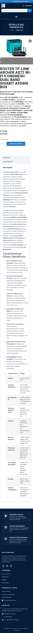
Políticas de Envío (6, 597)
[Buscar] (29, 10)
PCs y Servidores (6, 574)
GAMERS (4, 580)
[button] (16, 16)
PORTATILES (5, 577)
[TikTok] (11, 565)
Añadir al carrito (16, 144)
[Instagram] (7, 565)
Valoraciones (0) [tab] (8, 161)
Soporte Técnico (6, 591)
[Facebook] (3, 565)
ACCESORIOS (5, 583)
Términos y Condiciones (8, 594)
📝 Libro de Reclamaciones (9, 600)
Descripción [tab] (6, 157)
